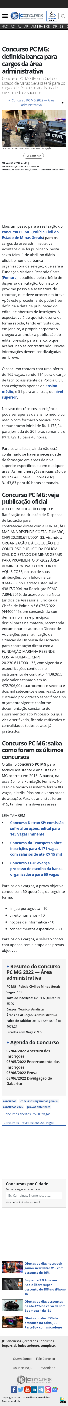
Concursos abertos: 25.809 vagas (27, 1114)
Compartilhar (34, 155)
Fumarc (9, 277)
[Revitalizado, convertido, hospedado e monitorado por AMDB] (63, 1400)
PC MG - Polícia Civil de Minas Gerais (33, 986)
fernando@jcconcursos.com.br (20, 166)
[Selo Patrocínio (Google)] (51, 15)
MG (39, 1032)
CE (48, 26)
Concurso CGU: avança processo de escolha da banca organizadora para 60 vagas (36, 868)
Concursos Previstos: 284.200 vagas (29, 1123)
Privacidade (47, 1368)
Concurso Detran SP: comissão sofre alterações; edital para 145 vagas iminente (37, 828)
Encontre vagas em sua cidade (23, 1189)
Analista (37, 1009)
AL (19, 26)
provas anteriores (38, 1107)
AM (33, 26)
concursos (9, 1101)
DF (55, 26)
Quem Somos (22, 1359)
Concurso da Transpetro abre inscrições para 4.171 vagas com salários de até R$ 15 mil (36, 848)
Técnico (24, 1009)
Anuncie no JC (22, 1368)
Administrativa (45, 1015)
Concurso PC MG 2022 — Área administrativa (31, 102)
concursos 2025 (13, 1107)
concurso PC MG (16, 231)
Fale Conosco (45, 1359)
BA (41, 26)
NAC (5, 26)
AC (13, 26)
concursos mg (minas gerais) (39, 1101)
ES (61, 26)
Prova (21, 1072)
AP (26, 26)
